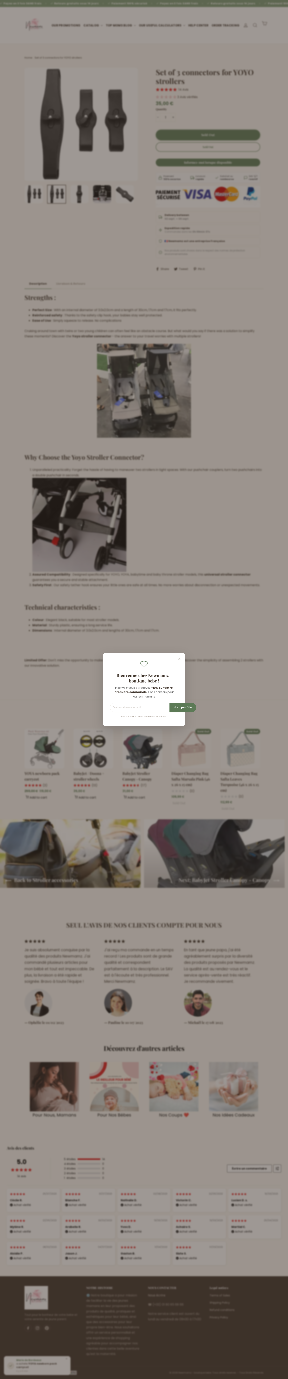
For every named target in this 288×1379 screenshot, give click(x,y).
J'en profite (183, 707)
